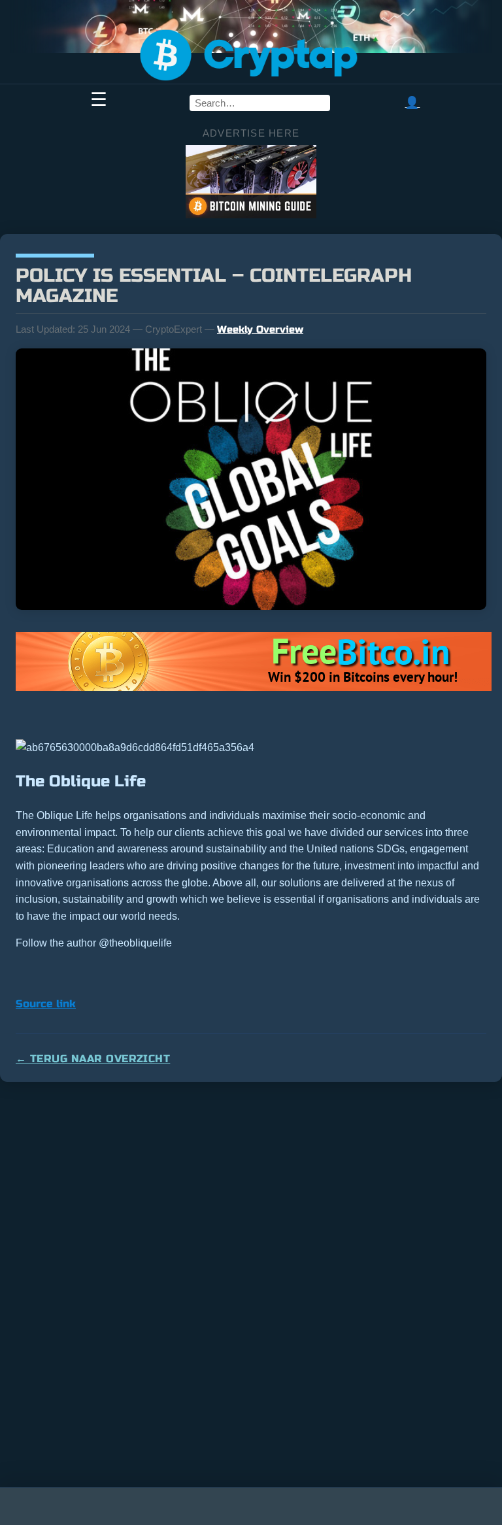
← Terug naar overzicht (93, 1058)
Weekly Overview (260, 329)
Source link (46, 1003)
